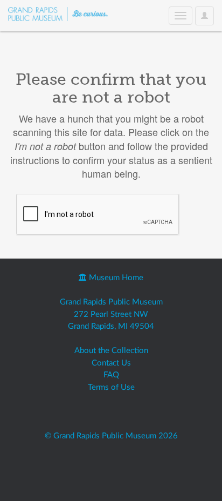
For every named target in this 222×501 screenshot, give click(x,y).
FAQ (111, 375)
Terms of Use (111, 387)
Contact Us (111, 363)
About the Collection (111, 351)
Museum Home (115, 278)
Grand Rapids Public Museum (111, 302)
